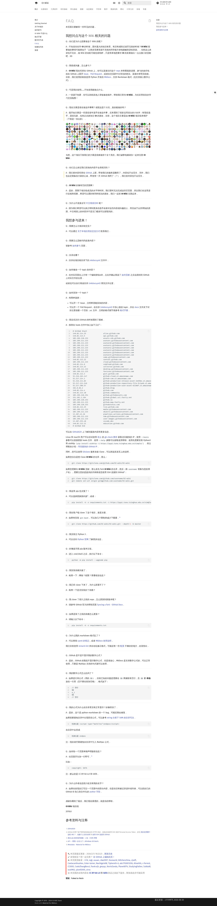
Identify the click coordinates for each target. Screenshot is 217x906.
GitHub (89, 173)
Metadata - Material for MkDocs (79, 845)
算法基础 (73, 9)
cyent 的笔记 (83, 641)
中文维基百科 (92, 203)
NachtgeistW (101, 863)
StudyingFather (135, 866)
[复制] (148, 331)
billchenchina (124, 860)
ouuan (96, 860)
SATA (105, 873)
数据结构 (114, 9)
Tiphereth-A (113, 863)
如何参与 (76, 246)
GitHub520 (77, 432)
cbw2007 (104, 860)
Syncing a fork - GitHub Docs (110, 605)
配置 (122, 646)
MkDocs (107, 77)
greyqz (103, 866)
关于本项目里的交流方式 (89, 231)
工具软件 (54, 9)
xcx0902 (71, 870)
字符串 (98, 9)
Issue (86, 74)
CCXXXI (71, 866)
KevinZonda (112, 866)
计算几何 (130, 9)
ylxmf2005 (80, 870)
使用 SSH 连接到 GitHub (101, 835)
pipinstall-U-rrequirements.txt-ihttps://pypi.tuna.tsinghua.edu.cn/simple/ (111, 502)
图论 (122, 9)
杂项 (138, 9)
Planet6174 (123, 866)
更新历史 (108, 854)
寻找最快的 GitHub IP (87, 446)
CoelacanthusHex (75, 863)
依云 (99, 437)
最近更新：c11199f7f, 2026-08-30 (169, 900)
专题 (144, 9)
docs (137, 307)
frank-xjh (95, 866)
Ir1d (86, 860)
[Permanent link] (113, 35)
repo (118, 71)
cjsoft (133, 860)
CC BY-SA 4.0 (94, 873)
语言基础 (64, 9)
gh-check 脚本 (111, 437)
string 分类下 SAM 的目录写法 (120, 718)
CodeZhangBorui (82, 866)
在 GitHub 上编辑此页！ (104, 857)
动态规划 (89, 9)
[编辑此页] (149, 20)
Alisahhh (137, 863)
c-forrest (146, 863)
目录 (158, 20)
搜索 (81, 9)
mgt (90, 860)
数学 (106, 9)
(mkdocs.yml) (95, 283)
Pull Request (96, 74)
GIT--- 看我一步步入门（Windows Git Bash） (84, 841)
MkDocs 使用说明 (103, 641)
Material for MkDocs (50, 903)
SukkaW (146, 866)
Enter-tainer (89, 863)
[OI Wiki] (36, 2)
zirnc (88, 870)
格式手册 (124, 310)
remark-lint (84, 646)
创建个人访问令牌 (83, 835)
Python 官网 (83, 539)
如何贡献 (126, 275)
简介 (36, 9)
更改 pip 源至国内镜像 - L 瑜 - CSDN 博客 (82, 838)
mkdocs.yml (95, 260)
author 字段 (95, 792)
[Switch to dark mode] (119, 2)
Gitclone (86, 452)
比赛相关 (44, 9)
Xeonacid (113, 860)
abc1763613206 (126, 863)
